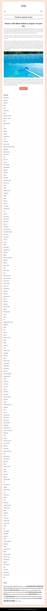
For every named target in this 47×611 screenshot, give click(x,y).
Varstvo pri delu (6, 523)
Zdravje (4, 551)
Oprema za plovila (6, 337)
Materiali (5, 255)
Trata (4, 500)
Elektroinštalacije (6, 167)
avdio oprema (20, 586)
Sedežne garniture (6, 427)
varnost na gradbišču (37, 598)
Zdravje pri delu (6, 556)
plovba (4, 596)
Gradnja (4, 195)
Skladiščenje (5, 433)
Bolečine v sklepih (6, 118)
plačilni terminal (32, 594)
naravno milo (21, 592)
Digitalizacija (5, 149)
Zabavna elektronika (7, 541)
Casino (4, 128)
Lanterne (5, 242)
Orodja (4, 340)
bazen (10, 33)
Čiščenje (5, 131)
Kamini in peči (6, 216)
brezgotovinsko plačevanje (35, 586)
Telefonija (5, 487)
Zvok (4, 577)
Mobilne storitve (6, 265)
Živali (4, 567)
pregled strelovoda (23, 596)
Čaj (4, 126)
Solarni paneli (5, 448)
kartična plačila (22, 590)
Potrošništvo (5, 391)
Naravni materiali (6, 283)
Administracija (6, 97)
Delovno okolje (6, 144)
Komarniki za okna (6, 229)
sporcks (36, 596)
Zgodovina (5, 562)
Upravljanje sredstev (7, 505)
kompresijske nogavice (28, 590)
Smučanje (5, 445)
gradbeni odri (6, 590)
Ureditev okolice (6, 507)
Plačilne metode (6, 360)
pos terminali (16, 596)
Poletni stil (5, 371)
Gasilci (4, 185)
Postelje (4, 389)
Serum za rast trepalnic (7, 430)
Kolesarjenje (5, 226)
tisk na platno (20, 598)
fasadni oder (23, 588)
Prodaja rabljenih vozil (7, 404)
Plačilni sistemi (6, 366)
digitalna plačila (18, 588)
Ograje (4, 327)
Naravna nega (6, 280)
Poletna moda (6, 368)
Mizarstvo (5, 262)
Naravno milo (5, 286)
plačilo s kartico (39, 594)
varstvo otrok (17, 600)
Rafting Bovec (6, 417)
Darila (4, 139)
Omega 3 (5, 332)
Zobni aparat (5, 569)
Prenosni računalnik (7, 396)
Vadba (4, 510)
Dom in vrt (5, 159)
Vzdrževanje (5, 533)
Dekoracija (5, 141)
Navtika (4, 298)
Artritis (4, 105)
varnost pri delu (9, 600)
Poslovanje (5, 386)
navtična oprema (32, 592)
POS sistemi (5, 381)
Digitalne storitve (6, 151)
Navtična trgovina (6, 296)
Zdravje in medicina (7, 554)
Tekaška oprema (6, 484)
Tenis (4, 492)
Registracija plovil (6, 422)
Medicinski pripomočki (7, 257)
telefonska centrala (15, 598)
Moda (4, 267)
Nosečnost (5, 304)
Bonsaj (4, 120)
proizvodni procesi (30, 596)
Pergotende (5, 353)
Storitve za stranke (7, 466)
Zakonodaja (5, 543)
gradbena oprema (33, 588)
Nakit (4, 273)
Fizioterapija (5, 177)
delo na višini (6, 588)
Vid (4, 528)
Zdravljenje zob (6, 559)
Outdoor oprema (6, 350)
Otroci (4, 347)
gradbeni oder (40, 588)
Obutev (4, 317)
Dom (4, 157)
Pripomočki (5, 399)
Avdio (4, 108)
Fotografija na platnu (7, 180)
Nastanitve (5, 291)
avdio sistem (24, 586)
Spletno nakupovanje (7, 451)
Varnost (4, 515)
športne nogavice (14, 586)
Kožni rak (5, 239)
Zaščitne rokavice (6, 549)
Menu (41, 11)
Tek (4, 482)
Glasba (4, 188)
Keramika (5, 224)
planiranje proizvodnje (24, 594)
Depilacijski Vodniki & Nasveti (9, 146)
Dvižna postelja (6, 164)
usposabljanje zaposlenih (27, 598)
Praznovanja (5, 394)
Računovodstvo (6, 415)
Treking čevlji (5, 502)
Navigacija (5, 293)
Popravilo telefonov (7, 376)
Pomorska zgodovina (7, 373)
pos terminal (10, 596)
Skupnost (5, 438)
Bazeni (4, 113)
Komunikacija (6, 234)
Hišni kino (5, 200)
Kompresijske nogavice (7, 231)
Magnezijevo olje (6, 249)
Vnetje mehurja (6, 531)
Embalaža (5, 169)
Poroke (4, 378)
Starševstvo (5, 461)
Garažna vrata (6, 182)
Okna (4, 329)
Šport (4, 453)
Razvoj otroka (6, 420)
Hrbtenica (5, 203)
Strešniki (5, 471)
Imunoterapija (6, 206)
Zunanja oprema (6, 574)
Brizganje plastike (6, 123)
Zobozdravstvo (6, 572)
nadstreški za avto (9, 592)
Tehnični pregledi (6, 479)
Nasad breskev (6, 288)
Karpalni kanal (6, 218)
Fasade (4, 175)
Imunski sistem (6, 208)
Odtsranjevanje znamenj (8, 322)
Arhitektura (5, 100)
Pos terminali (5, 384)
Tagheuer (5, 476)
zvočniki (20, 600)
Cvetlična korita (6, 136)
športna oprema (6, 586)
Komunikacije (6, 237)
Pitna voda (5, 355)
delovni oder (12, 588)
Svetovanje (5, 474)
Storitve (4, 464)
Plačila (4, 358)
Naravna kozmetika (7, 278)
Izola (4, 211)
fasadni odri (27, 588)
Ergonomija (5, 172)
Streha (4, 469)
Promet (4, 409)
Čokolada (5, 133)
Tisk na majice (6, 494)
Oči (4, 319)
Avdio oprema (6, 110)
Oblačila (5, 309)
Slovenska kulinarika (7, 440)
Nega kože (5, 301)
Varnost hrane (6, 518)
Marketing (5, 252)
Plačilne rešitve (6, 363)
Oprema (5, 335)
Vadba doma (5, 513)
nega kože (9, 594)
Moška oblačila (6, 270)
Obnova (4, 314)
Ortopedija (5, 345)
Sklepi (4, 435)
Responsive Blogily (27, 609)
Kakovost (5, 213)
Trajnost (4, 497)
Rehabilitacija (5, 425)
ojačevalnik (19, 594)
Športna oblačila (6, 456)
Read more (23, 88)
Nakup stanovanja (6, 275)
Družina (4, 162)
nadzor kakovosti (15, 592)
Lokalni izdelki (6, 247)
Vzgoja (4, 538)
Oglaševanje (5, 324)
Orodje (4, 342)
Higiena (4, 198)
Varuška (5, 525)
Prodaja (4, 402)
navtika (26, 592)
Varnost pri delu (6, 520)
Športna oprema (6, 458)
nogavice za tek (14, 594)
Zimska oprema (6, 564)
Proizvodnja (5, 407)
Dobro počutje (6, 154)
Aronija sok (5, 102)
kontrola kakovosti (34, 590)
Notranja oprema (6, 306)
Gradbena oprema (6, 190)
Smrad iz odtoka (6, 443)
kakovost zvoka (14, 590)
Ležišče (4, 244)
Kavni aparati (5, 221)
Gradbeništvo (6, 193)
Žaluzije (4, 546)
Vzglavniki (5, 536)
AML (23, 6)
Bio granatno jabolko (7, 115)
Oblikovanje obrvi (6, 311)
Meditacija (5, 260)
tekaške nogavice (8, 598)
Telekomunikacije (6, 489)
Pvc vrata (5, 412)
